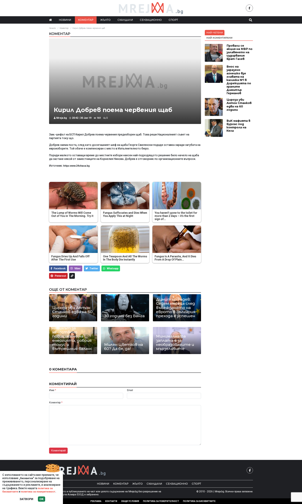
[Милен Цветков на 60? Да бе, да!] (125, 340)
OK (41, 499)
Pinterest (60, 275)
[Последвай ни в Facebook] (249, 8)
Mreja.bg (61, 117)
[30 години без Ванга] (125, 307)
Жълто (105, 19)
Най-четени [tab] (214, 32)
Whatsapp (112, 268)
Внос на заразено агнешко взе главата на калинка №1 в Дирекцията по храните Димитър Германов (238, 80)
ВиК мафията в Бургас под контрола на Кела (238, 125)
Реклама (95, 501)
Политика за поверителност (161, 501)
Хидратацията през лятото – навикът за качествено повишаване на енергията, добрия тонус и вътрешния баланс (72, 334)
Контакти (111, 501)
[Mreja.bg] (77, 470)
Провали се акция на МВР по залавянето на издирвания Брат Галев (239, 52)
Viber (77, 268)
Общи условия (130, 501)
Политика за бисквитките (199, 501)
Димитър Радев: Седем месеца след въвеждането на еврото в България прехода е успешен (176, 307)
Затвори (26, 499)
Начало (52, 28)
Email (130, 390)
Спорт (173, 19)
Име (52, 390)
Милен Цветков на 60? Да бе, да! (123, 347)
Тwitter (93, 268)
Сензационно (151, 19)
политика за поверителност (38, 491)
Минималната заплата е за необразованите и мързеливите (175, 342)
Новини (65, 19)
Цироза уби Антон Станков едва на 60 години (72, 312)
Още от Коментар (68, 289)
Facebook (60, 268)
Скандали (125, 19)
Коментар (85, 19)
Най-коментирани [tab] (219, 37)
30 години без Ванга (124, 316)
